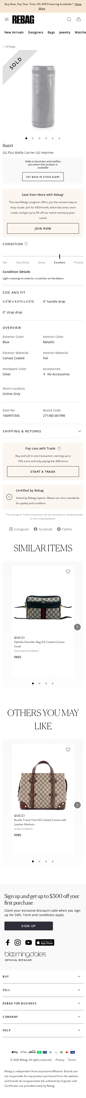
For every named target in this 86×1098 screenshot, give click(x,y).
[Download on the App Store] (44, 942)
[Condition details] (26, 243)
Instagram (21, 529)
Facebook (45, 529)
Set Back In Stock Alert (43, 176)
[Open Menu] (6, 19)
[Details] (59, 448)
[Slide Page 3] (46, 683)
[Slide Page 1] (33, 683)
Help (7, 1030)
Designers (35, 32)
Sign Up (28, 926)
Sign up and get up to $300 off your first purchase (41, 899)
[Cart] (78, 19)
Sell (6, 990)
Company (10, 1017)
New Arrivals (14, 32)
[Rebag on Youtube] (29, 942)
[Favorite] (68, 571)
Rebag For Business (20, 1003)
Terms (72, 1060)
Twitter (67, 529)
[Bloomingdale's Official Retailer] (25, 955)
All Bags (10, 46)
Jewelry (64, 32)
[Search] (69, 19)
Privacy (60, 1060)
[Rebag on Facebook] (8, 942)
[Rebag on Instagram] (17, 942)
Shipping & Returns (22, 431)
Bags (51, 32)
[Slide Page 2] (39, 683)
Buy (6, 976)
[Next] (77, 627)
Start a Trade (43, 472)
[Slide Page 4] (53, 683)
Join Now (43, 228)
